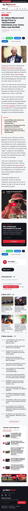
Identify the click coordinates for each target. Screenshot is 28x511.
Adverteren (11, 506)
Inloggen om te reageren (11, 286)
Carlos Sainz (5, 65)
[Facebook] (6, 495)
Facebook (17, 38)
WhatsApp (9, 38)
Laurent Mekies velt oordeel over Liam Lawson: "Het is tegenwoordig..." (14, 121)
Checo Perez (19, 165)
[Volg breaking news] (15, 8)
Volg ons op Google (16, 41)
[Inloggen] (20, 8)
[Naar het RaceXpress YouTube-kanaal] (14, 478)
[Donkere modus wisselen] (22, 8)
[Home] (8, 4)
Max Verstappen (11, 106)
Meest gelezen (7, 430)
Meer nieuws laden (14, 421)
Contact (17, 506)
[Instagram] (9, 495)
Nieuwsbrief (4, 507)
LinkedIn (5, 41)
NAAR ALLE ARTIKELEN (14, 6)
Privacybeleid (12, 507)
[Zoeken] (25, 8)
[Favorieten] (17, 8)
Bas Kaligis (6, 30)
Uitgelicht (16, 430)
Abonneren (22, 475)
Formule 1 (9, 12)
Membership (4, 506)
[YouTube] (2, 495)
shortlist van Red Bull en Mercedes (11, 68)
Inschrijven (14, 241)
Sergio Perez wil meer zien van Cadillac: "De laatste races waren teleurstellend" (14, 130)
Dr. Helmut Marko (18, 74)
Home (3, 12)
